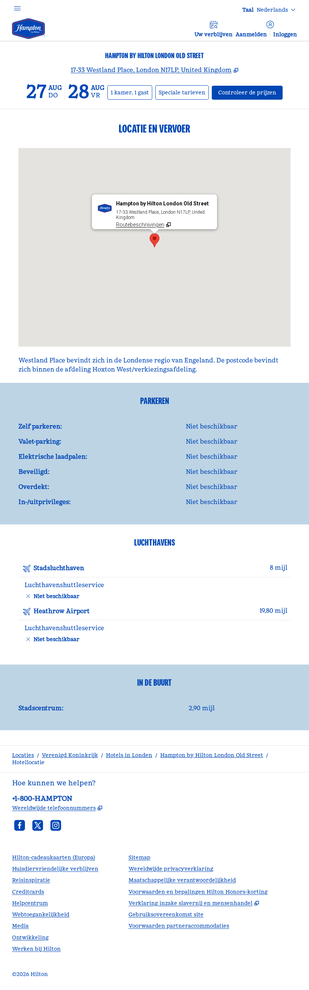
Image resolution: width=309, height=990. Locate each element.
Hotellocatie (28, 762)
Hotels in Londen (129, 755)
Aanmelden (251, 34)
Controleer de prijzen (250, 92)
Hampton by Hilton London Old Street (211, 755)
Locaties (23, 755)
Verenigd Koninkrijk (70, 755)
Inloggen (285, 34)
